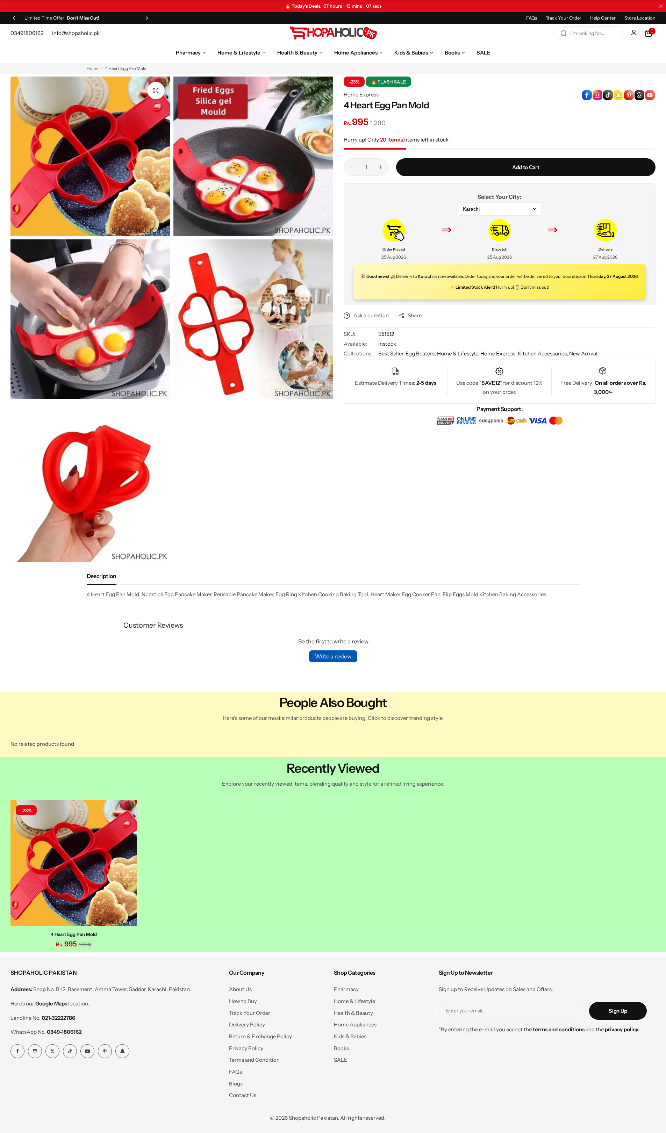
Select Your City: (499, 196)
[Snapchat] (122, 1051)
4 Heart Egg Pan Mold (74, 934)
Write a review (333, 656)
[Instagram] (35, 1051)
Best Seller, (392, 353)
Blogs (236, 1083)
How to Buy (243, 1001)
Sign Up (618, 1011)
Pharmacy (346, 989)
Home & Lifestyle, (458, 353)
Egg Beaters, (421, 353)
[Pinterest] (105, 1051)
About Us (240, 989)
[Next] (146, 17)
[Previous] (13, 17)
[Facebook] (17, 1051)
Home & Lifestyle (354, 1001)
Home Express (361, 94)
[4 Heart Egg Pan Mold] (73, 863)
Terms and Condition (254, 1059)
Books (341, 1048)
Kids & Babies (350, 1036)
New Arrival (583, 353)
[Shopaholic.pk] (333, 33)
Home (93, 68)
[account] (635, 33)
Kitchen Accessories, (543, 353)
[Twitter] (52, 1051)
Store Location (640, 18)
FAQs (531, 18)
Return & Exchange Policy (260, 1036)
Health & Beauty (353, 1013)
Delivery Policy (247, 1024)
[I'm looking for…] (563, 33)
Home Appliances (355, 1024)
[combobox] (589, 33)
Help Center (603, 18)
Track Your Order (563, 18)
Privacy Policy (246, 1048)
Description (101, 575)
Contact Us (242, 1095)
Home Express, (499, 353)
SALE (341, 1059)
